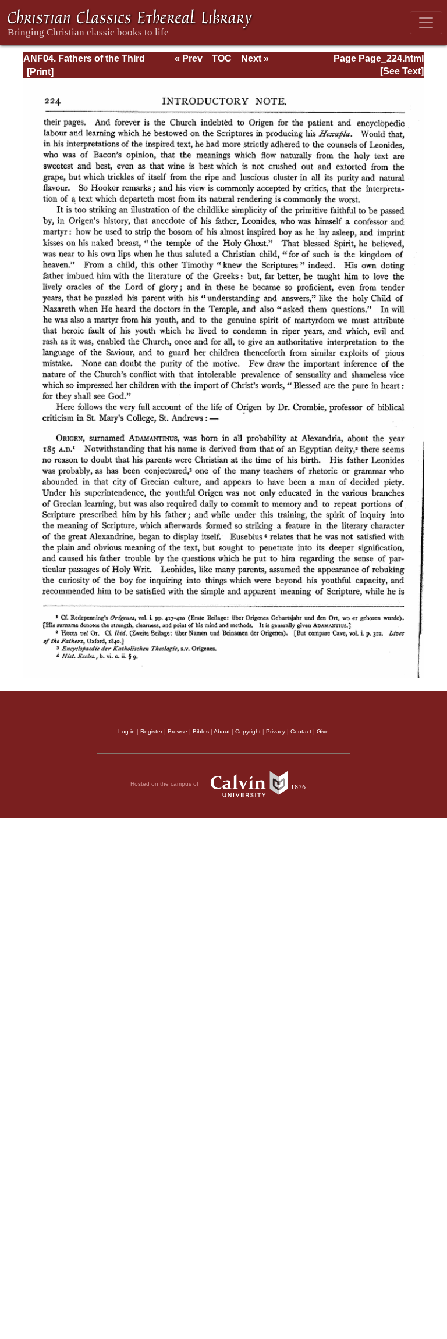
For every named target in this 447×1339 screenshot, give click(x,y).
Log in (126, 731)
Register (151, 731)
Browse (177, 731)
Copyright (248, 731)
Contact (300, 731)
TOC (222, 58)
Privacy (275, 731)
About (222, 731)
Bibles (201, 731)
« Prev (189, 58)
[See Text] (402, 71)
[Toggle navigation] (426, 22)
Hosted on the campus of (165, 784)
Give (323, 731)
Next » (255, 58)
